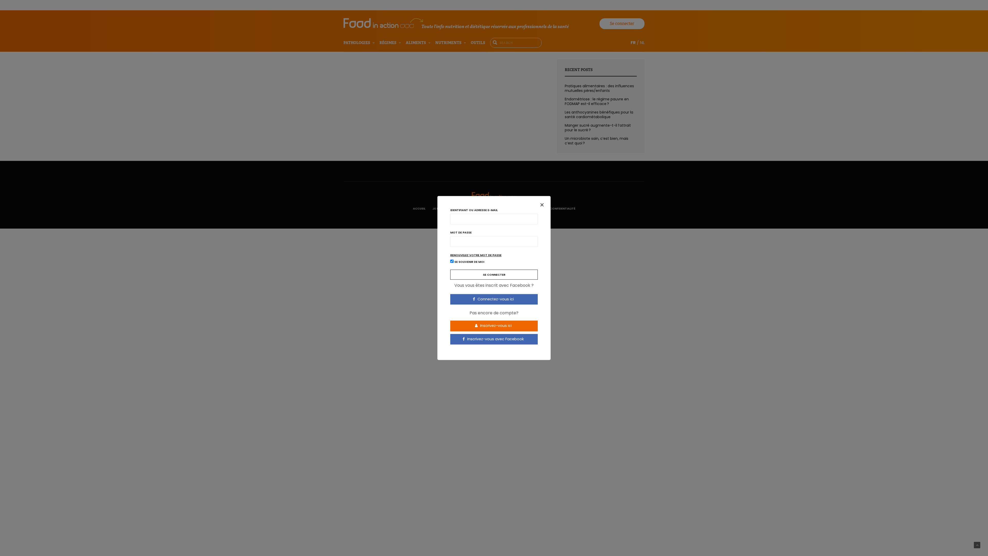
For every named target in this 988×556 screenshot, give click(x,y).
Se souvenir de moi (469, 262)
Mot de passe (461, 232)
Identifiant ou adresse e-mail (474, 210)
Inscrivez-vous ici (495, 325)
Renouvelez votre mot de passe (475, 255)
